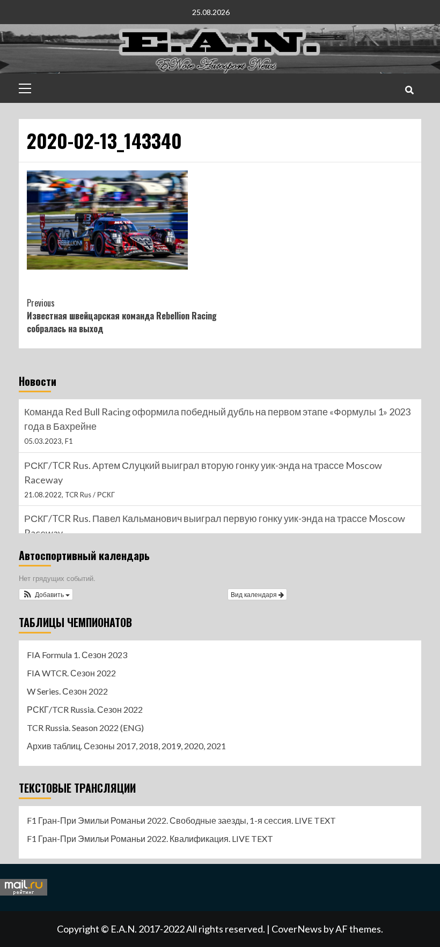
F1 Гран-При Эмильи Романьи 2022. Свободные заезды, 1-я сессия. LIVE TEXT (181, 820)
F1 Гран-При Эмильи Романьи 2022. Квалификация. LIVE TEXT (150, 838)
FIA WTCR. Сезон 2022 (71, 673)
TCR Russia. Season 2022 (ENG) (85, 727)
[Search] (409, 89)
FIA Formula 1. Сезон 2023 (77, 655)
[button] (45, 594)
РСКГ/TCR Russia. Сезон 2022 (85, 709)
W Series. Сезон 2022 (67, 691)
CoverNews (297, 929)
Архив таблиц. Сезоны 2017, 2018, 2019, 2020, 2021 (126, 746)
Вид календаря (254, 594)
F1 (69, 441)
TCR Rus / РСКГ (90, 494)
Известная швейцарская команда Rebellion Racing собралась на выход (122, 315)
